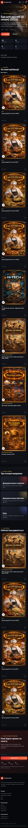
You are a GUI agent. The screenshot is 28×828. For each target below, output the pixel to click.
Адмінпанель (4, 810)
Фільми (11, 763)
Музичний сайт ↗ (4, 818)
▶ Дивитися (5, 34)
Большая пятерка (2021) (8, 454)
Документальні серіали (7, 403)
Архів (2, 799)
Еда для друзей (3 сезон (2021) (10, 162)
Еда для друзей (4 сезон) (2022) (10, 113)
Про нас (2, 805)
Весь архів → (4, 72)
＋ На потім (15, 34)
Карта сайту (3, 808)
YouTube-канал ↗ (5, 816)
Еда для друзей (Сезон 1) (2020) (10, 259)
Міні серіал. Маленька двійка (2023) (11, 405)
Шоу (3, 111)
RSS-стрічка (3, 806)
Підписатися (14, 758)
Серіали (4, 763)
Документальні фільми (6, 795)
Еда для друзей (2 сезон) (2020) (10, 210)
